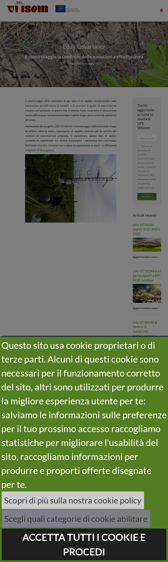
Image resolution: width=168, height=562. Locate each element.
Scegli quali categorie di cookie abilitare (75, 519)
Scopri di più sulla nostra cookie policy (72, 500)
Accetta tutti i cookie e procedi (84, 544)
